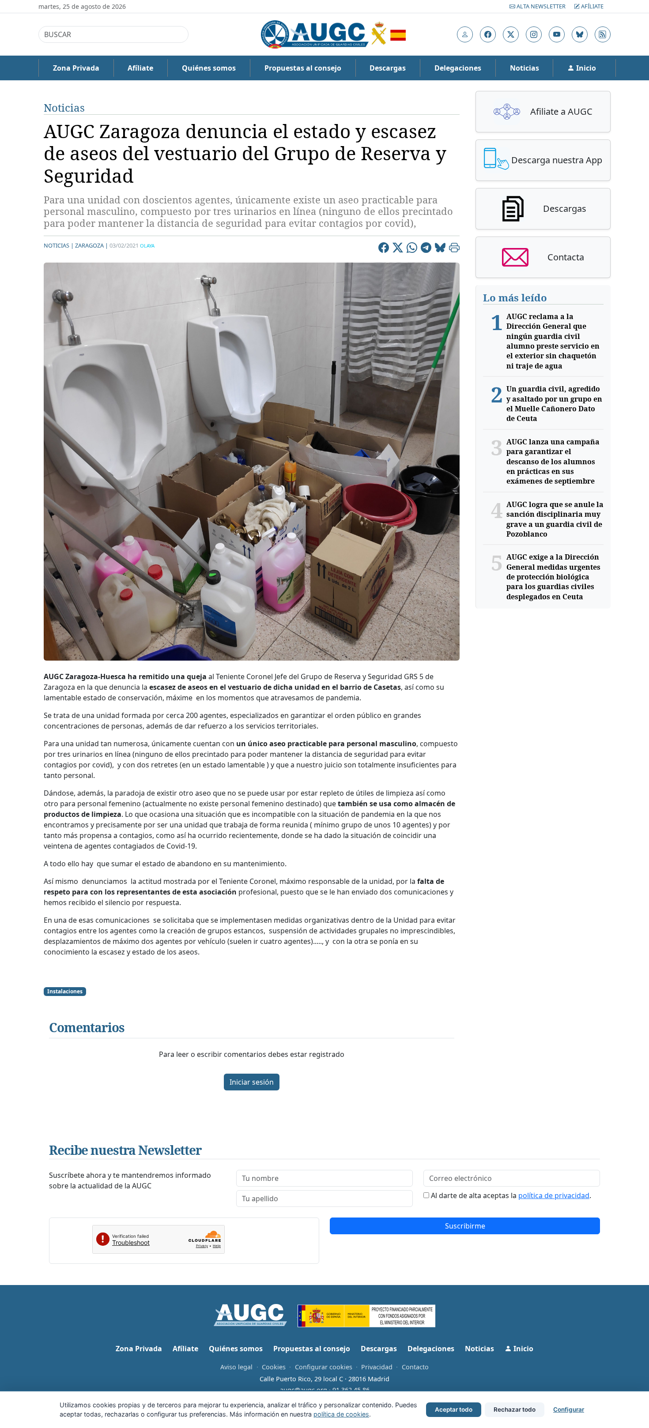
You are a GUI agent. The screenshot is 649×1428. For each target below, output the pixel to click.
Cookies (274, 1367)
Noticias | (59, 245)
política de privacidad (553, 1195)
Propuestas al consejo (302, 68)
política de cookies (341, 1414)
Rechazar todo (515, 1409)
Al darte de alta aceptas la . (511, 1195)
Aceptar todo (453, 1409)
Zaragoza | (91, 245)
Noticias (524, 68)
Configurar (568, 1409)
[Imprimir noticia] (454, 249)
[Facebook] (383, 249)
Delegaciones (457, 68)
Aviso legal (236, 1367)
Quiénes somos (209, 68)
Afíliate (592, 6)
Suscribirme (465, 1226)
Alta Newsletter (541, 6)
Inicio (585, 68)
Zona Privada (76, 68)
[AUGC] (256, 1314)
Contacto (415, 1367)
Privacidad (376, 1367)
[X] (397, 249)
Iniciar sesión (252, 1082)
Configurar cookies (323, 1367)
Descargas (388, 68)
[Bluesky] (440, 249)
